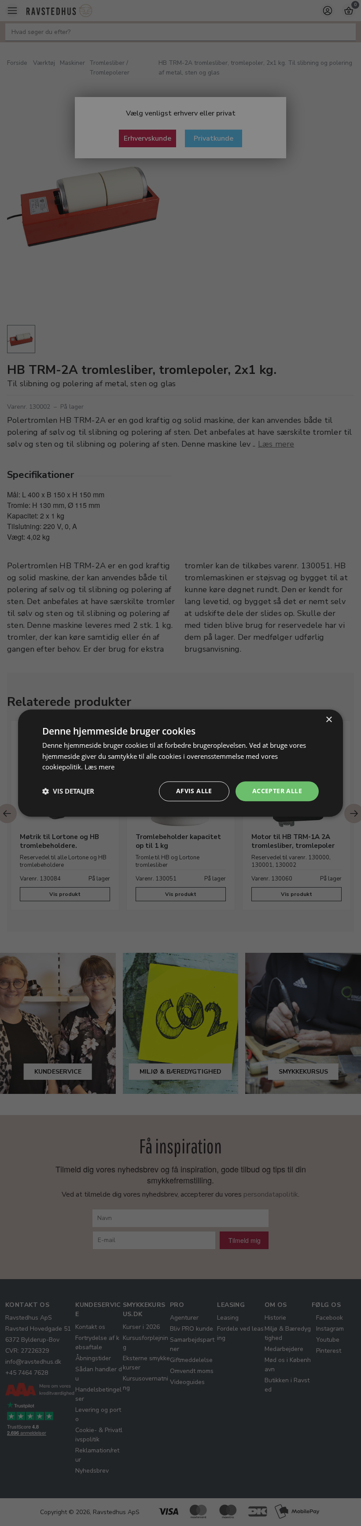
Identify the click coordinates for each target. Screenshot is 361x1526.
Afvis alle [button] (194, 791)
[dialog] (180, 763)
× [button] (328, 719)
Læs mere (99, 767)
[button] (68, 791)
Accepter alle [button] (277, 791)
